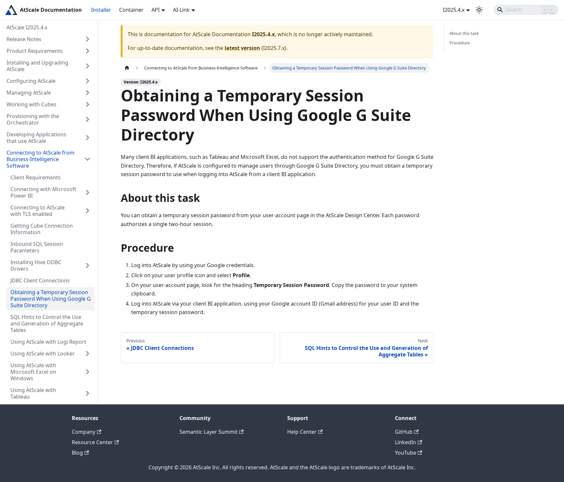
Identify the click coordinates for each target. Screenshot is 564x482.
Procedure (459, 43)
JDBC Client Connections (40, 280)
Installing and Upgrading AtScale (37, 66)
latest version (242, 48)
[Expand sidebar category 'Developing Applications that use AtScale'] (87, 137)
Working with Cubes (31, 104)
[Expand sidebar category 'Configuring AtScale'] (87, 81)
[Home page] (127, 68)
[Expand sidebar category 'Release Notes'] (87, 39)
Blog (77, 452)
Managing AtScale (29, 92)
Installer (101, 9)
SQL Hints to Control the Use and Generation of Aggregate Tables (46, 323)
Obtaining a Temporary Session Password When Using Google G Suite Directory (50, 299)
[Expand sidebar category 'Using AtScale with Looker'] (87, 353)
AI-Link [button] (181, 9)
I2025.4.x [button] (453, 9)
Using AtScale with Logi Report (48, 341)
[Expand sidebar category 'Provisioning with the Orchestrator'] (87, 119)
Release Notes (24, 39)
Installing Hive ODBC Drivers (35, 265)
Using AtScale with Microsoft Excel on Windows (33, 372)
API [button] (155, 9)
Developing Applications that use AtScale (36, 137)
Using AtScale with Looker (42, 353)
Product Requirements (35, 50)
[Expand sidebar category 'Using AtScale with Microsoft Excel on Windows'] (87, 372)
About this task (464, 33)
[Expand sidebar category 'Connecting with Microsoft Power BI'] (87, 192)
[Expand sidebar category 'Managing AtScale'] (87, 92)
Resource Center (92, 442)
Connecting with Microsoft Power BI (43, 192)
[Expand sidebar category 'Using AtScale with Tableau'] (87, 393)
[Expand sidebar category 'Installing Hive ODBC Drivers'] (87, 265)
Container (131, 9)
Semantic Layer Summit (209, 431)
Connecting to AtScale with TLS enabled (37, 211)
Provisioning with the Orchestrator (33, 119)
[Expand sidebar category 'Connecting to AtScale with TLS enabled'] (87, 210)
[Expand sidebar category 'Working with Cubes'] (87, 104)
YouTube (405, 452)
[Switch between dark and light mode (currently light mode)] (479, 10)
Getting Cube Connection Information (41, 229)
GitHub (404, 431)
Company (83, 431)
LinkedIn (405, 442)
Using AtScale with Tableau (33, 393)
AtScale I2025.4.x (27, 27)
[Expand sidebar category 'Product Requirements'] (87, 51)
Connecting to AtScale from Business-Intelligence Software (40, 159)
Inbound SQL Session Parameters (36, 247)
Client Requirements (35, 177)
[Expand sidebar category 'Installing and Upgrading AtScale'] (87, 65)
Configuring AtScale (31, 80)
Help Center (302, 431)
